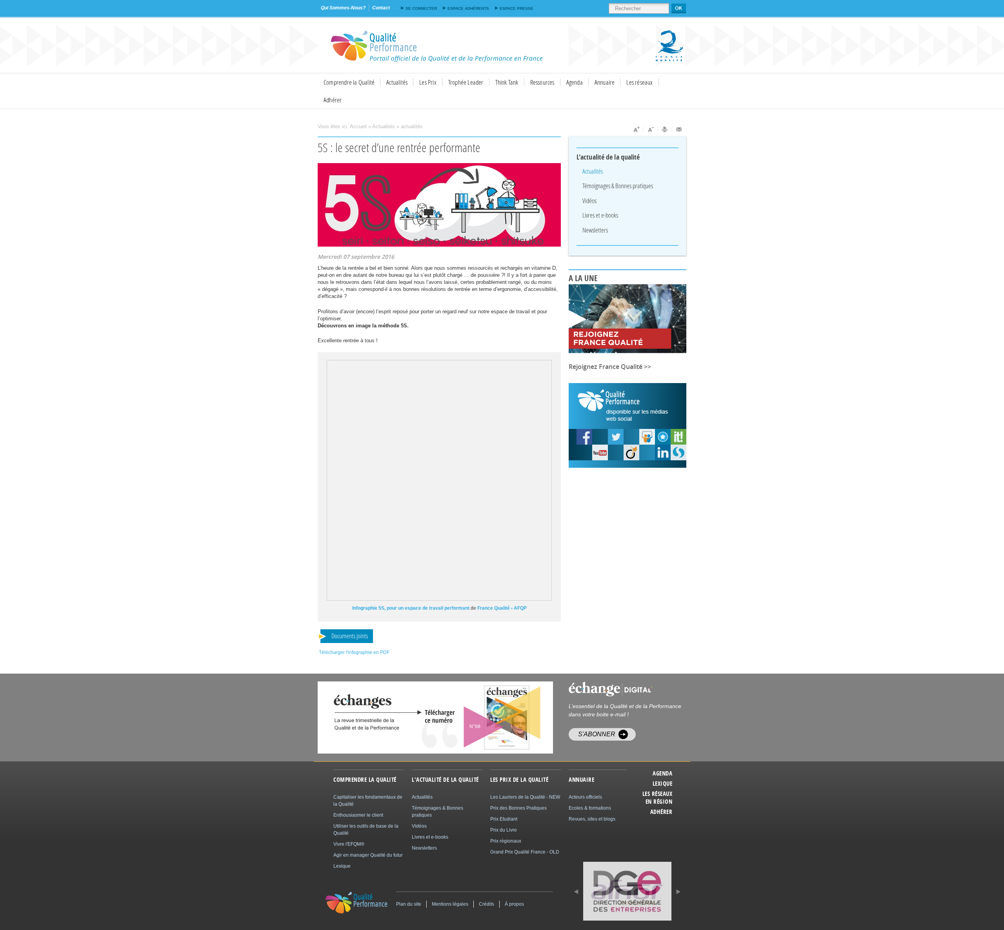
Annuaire (605, 82)
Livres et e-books (600, 215)
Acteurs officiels (585, 797)
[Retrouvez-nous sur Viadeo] (631, 452)
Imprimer (665, 129)
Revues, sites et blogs (592, 819)
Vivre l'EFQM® (348, 844)
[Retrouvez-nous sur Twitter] (616, 437)
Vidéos (589, 200)
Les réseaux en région (657, 797)
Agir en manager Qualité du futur (368, 855)
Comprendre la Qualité (349, 82)
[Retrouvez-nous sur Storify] (678, 452)
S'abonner (596, 734)
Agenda (574, 82)
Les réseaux (639, 82)
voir (487, 717)
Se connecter (421, 8)
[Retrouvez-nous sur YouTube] (584, 437)
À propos (514, 904)
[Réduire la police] (650, 129)
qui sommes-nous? (343, 8)
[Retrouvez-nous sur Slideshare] (647, 437)
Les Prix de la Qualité (519, 779)
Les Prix (428, 82)
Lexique (662, 783)
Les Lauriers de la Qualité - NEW (525, 797)
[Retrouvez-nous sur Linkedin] (663, 452)
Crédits (486, 904)
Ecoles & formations (590, 808)
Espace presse (516, 8)
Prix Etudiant (503, 819)
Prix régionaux (505, 841)
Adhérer (333, 99)
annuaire (581, 779)
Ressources (542, 82)
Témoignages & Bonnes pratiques (617, 185)
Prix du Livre (503, 830)
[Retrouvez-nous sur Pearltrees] (663, 437)
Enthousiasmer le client (358, 815)
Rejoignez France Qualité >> (610, 366)
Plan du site (408, 904)
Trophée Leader (466, 82)
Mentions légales (450, 904)
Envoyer (679, 129)
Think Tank (506, 82)
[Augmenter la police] (636, 129)
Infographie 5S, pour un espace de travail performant (410, 608)
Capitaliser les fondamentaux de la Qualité (367, 800)
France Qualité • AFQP (502, 608)
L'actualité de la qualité (608, 157)
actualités (412, 126)
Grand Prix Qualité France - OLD (524, 852)
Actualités (396, 82)
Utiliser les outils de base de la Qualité (365, 829)
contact (381, 8)
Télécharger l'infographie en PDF (354, 652)
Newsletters (595, 229)
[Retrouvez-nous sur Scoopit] (678, 437)
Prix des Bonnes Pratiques (518, 808)
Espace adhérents (468, 8)
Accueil (358, 126)
